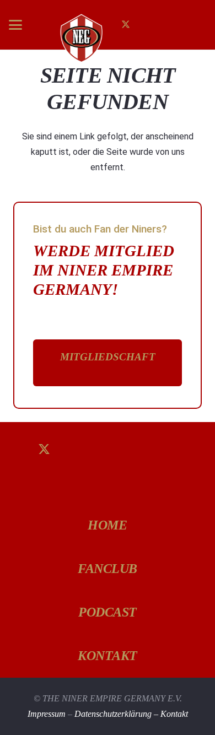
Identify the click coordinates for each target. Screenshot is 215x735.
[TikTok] (161, 25)
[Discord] (108, 493)
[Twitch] (171, 450)
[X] (126, 25)
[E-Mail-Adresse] (178, 25)
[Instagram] (143, 25)
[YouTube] (129, 450)
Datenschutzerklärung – (117, 713)
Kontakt (174, 713)
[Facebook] (65, 493)
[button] (15, 24)
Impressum (47, 713)
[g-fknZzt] (80, 38)
